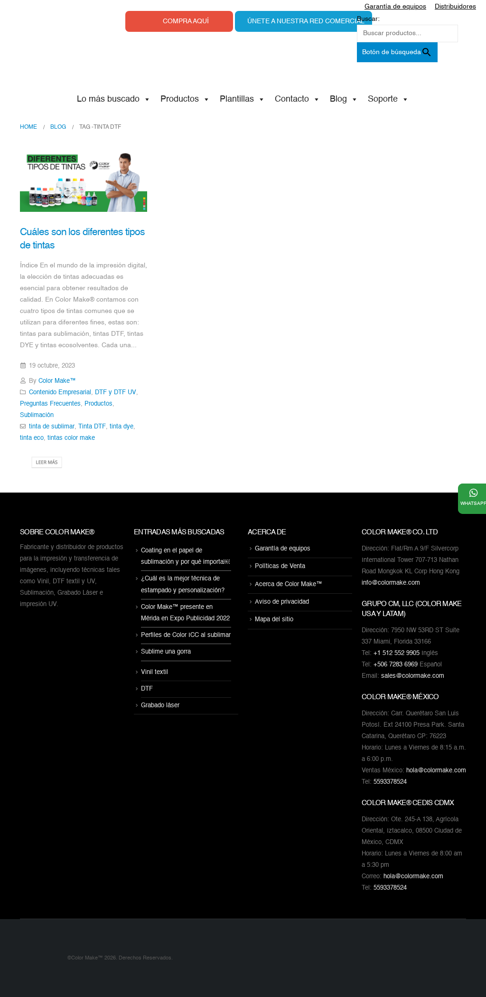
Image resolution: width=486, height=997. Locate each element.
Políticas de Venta (280, 567)
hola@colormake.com (436, 771)
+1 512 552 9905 (397, 653)
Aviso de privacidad (282, 602)
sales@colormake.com (412, 676)
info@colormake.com (391, 583)
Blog (338, 99)
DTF (147, 689)
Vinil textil (154, 672)
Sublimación (37, 415)
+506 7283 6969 (396, 665)
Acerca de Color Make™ (288, 584)
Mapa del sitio (274, 620)
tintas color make (71, 438)
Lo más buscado (108, 99)
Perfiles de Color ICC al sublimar (186, 635)
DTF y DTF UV (115, 392)
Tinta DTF (92, 427)
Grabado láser (160, 706)
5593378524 (390, 782)
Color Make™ (57, 381)
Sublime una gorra (166, 652)
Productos (179, 99)
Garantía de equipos (282, 549)
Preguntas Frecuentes (50, 404)
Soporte (383, 99)
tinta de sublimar (52, 427)
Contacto (292, 99)
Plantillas (237, 99)
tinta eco (32, 438)
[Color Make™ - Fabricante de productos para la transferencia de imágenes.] (39, 958)
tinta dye (121, 427)
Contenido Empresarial (60, 392)
